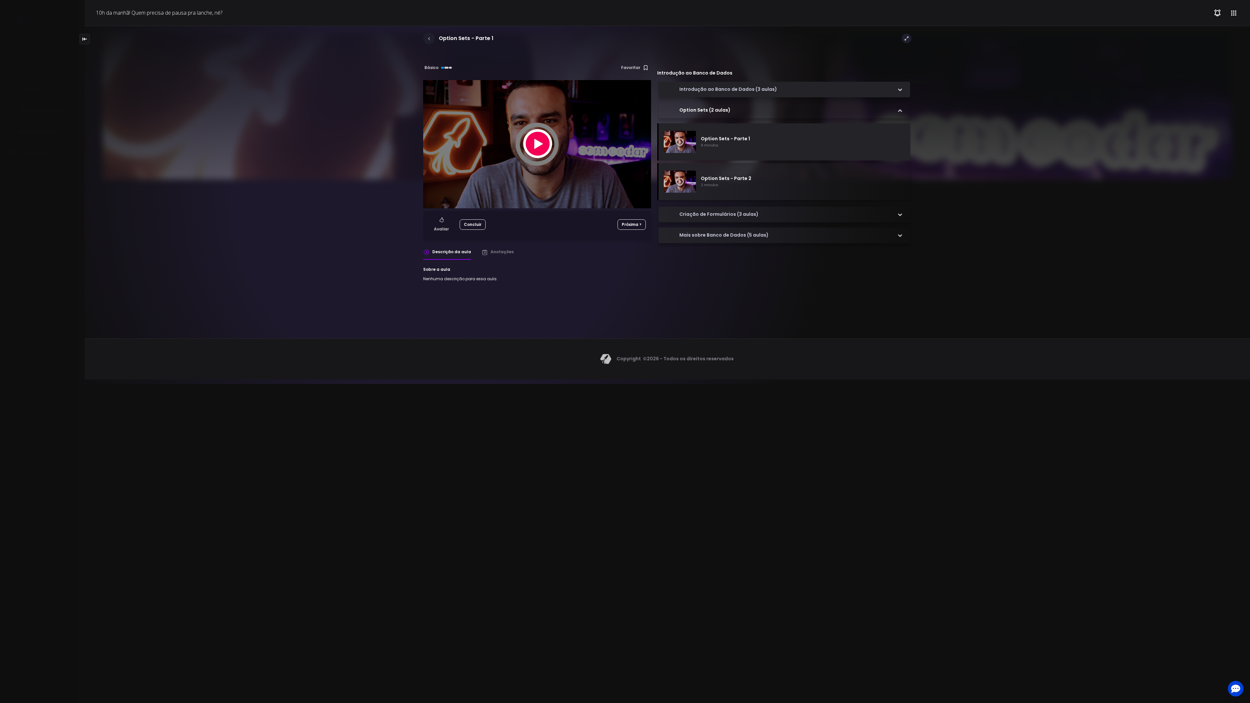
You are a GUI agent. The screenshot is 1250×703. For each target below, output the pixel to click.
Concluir (472, 224)
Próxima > (632, 224)
